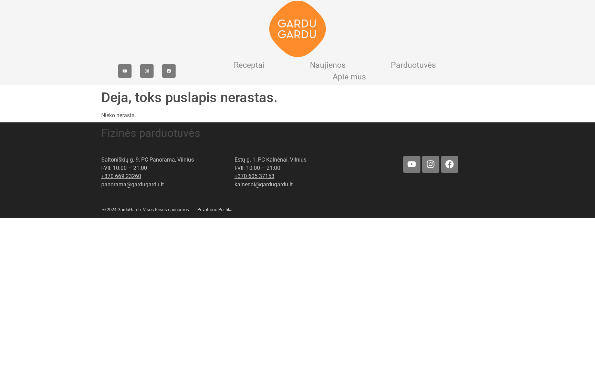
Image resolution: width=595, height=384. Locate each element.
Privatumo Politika (214, 209)
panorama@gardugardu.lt (132, 184)
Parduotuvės (413, 65)
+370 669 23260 (121, 176)
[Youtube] (125, 71)
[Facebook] (169, 71)
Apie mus (349, 76)
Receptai (249, 65)
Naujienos (328, 65)
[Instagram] (147, 71)
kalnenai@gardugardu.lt (263, 184)
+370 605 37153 (254, 176)
